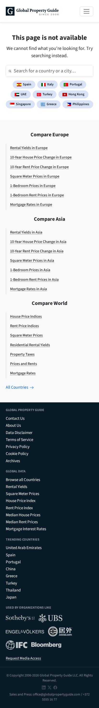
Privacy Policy (18, 447)
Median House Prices (23, 515)
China (11, 569)
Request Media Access (23, 658)
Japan (11, 597)
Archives (13, 461)
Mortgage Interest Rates (26, 529)
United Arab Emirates (24, 548)
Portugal (76, 84)
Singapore (23, 104)
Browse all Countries (23, 480)
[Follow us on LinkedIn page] (44, 687)
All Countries (17, 387)
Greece (51, 104)
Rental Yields (16, 487)
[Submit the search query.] (10, 71)
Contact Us (15, 418)
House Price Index (21, 501)
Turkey (47, 94)
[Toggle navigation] (86, 11)
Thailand (13, 590)
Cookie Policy (17, 454)
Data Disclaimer (19, 433)
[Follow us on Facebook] (55, 687)
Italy (50, 84)
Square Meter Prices (22, 494)
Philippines (81, 104)
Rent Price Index (19, 508)
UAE (24, 94)
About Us (13, 425)
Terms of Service (19, 440)
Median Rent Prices (22, 522)
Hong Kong (76, 94)
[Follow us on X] (49, 687)
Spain (27, 84)
